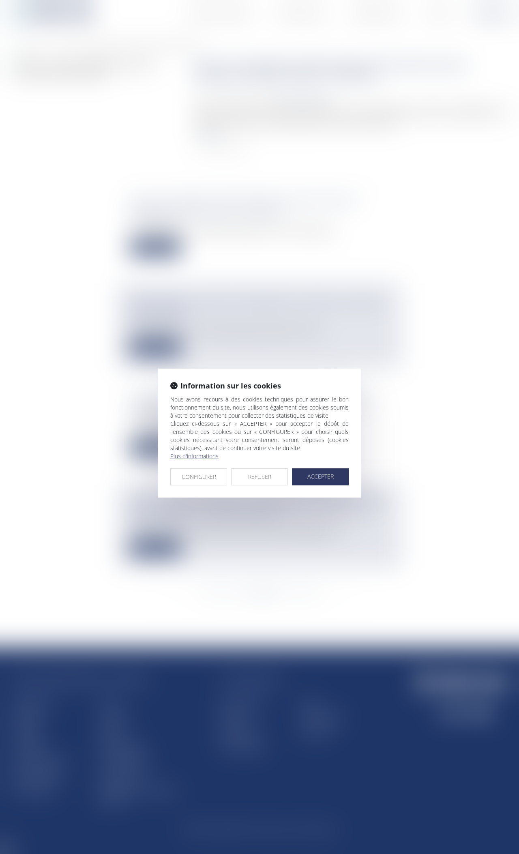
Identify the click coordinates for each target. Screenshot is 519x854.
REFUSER (259, 477)
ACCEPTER (320, 476)
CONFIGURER (199, 477)
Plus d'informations (194, 456)
